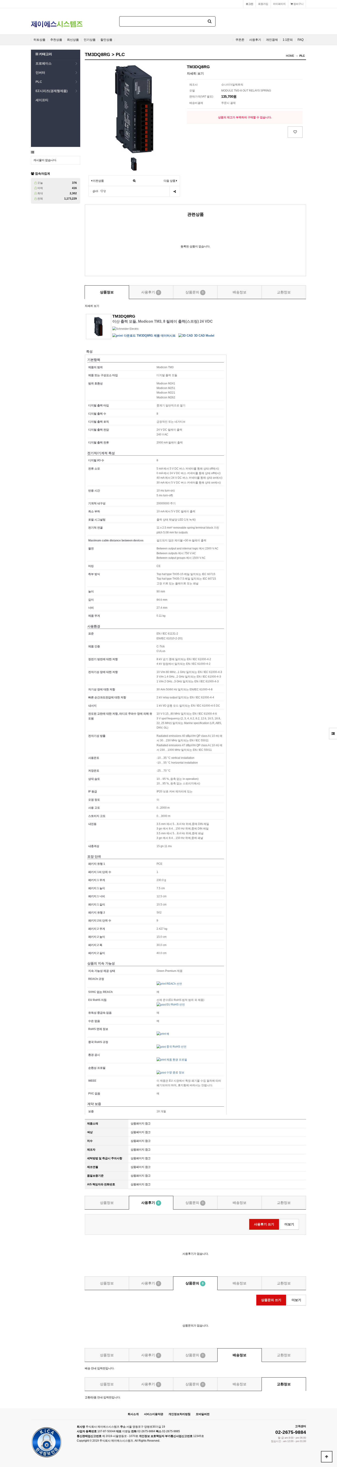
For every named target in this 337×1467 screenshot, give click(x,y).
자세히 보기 (195, 73)
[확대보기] (134, 181)
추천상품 (56, 39)
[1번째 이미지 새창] (134, 163)
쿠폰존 (239, 39)
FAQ (301, 39)
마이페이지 (279, 4)
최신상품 (73, 39)
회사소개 (133, 1414)
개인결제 (272, 39)
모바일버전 (203, 1414)
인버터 (40, 72)
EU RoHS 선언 (175, 1004)
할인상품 (106, 39)
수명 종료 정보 (175, 1072)
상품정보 (107, 292)
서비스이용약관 (153, 1414)
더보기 (289, 1224)
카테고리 (45, 54)
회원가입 (263, 4)
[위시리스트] (295, 132)
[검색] (209, 21)
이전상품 (98, 180)
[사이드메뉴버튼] (333, 733)
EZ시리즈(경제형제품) (52, 91)
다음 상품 (169, 180)
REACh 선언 (174, 983)
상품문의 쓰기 (271, 1300)
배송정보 (239, 292)
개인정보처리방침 (179, 1414)
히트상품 (39, 39)
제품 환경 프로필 (176, 1059)
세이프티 (42, 100)
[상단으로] (326, 1456)
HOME (290, 55)
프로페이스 (44, 63)
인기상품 (90, 39)
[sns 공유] (174, 191)
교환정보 (284, 292)
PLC (39, 82)
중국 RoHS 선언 (176, 1046)
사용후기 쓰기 (264, 1224)
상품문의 (194, 292)
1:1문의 (288, 39)
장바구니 (298, 4)
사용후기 (255, 39)
